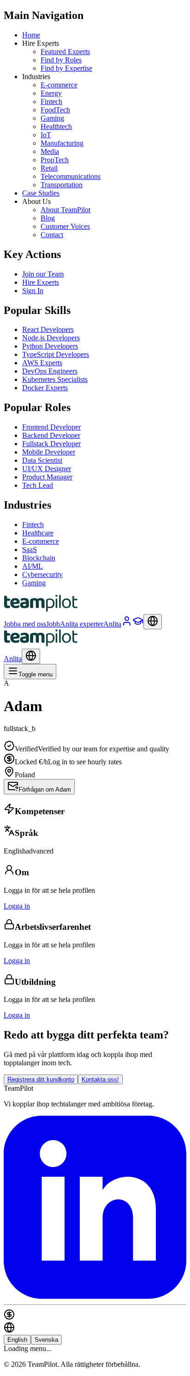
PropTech (55, 160)
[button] (95, 736)
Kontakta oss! (100, 1079)
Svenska (46, 1339)
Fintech (51, 101)
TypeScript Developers (55, 354)
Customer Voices (65, 226)
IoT (46, 135)
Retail (49, 168)
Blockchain (38, 558)
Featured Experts (65, 51)
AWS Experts (42, 363)
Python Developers (50, 346)
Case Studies (40, 193)
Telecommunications (71, 176)
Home (31, 35)
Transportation (62, 185)
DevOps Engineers (49, 371)
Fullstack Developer (51, 444)
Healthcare (37, 533)
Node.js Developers (51, 338)
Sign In (32, 291)
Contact (52, 235)
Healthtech (56, 126)
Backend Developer (51, 435)
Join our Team (43, 274)
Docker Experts (45, 388)
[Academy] (137, 624)
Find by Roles (61, 60)
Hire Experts (40, 282)
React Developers (48, 329)
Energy (51, 93)
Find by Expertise (66, 68)
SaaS (29, 549)
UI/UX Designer (46, 469)
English (17, 1339)
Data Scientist (42, 460)
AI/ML (32, 566)
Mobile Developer (48, 452)
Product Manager (47, 477)
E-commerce (59, 85)
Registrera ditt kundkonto (40, 1079)
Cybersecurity (42, 574)
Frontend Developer (51, 427)
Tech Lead (37, 485)
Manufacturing (62, 143)
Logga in (17, 906)
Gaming (52, 118)
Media (50, 151)
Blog (48, 218)
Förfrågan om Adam (44, 789)
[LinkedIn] (95, 1296)
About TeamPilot (65, 210)
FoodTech (55, 110)
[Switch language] (152, 621)
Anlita (13, 659)
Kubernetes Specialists (55, 379)
